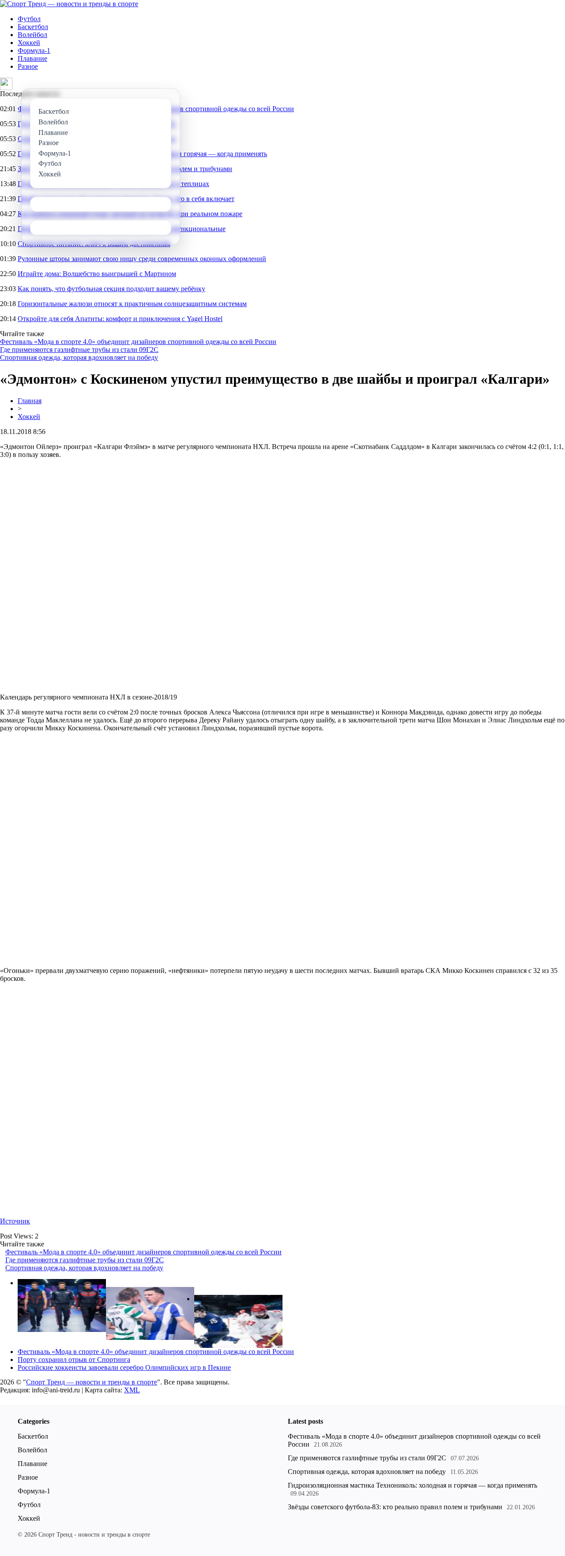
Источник (15, 1221)
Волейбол (32, 34)
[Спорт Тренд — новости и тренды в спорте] (69, 3)
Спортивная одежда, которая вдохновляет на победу (79, 357)
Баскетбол (33, 26)
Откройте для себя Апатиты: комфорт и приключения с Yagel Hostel (120, 318)
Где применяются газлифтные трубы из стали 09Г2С (79, 349)
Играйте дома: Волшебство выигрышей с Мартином (97, 273)
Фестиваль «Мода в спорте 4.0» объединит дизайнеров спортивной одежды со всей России (138, 341)
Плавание (32, 58)
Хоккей (29, 42)
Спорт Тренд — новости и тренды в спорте (91, 1382)
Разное (28, 66)
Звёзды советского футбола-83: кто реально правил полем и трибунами (395, 1507)
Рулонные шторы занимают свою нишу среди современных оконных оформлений (142, 258)
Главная (29, 400)
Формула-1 (34, 50)
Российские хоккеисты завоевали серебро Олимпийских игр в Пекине (124, 1367)
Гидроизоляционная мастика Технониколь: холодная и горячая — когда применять (412, 1485)
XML (132, 1390)
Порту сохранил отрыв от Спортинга (74, 1359)
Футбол (29, 18)
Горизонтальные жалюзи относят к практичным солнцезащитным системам (132, 303)
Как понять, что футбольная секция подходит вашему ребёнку (111, 288)
